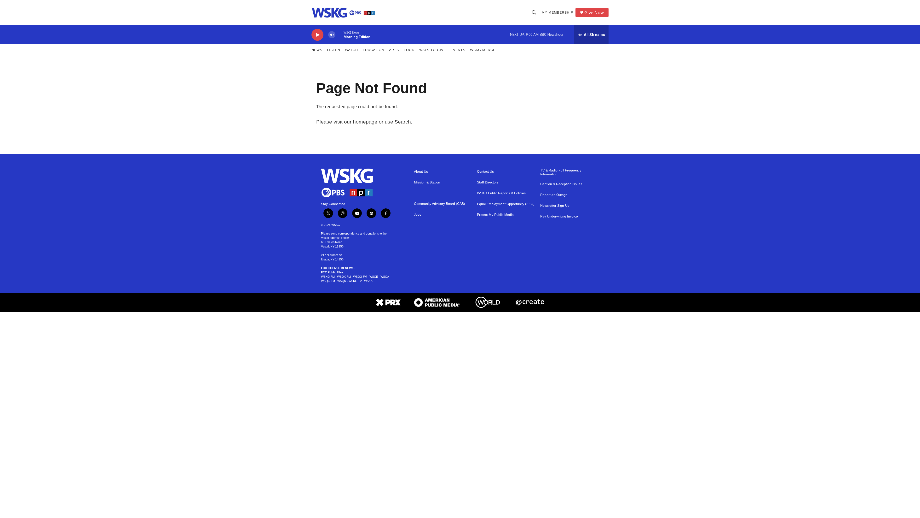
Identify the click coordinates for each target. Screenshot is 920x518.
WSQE (373, 276)
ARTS (394, 50)
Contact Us (485, 171)
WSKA (368, 281)
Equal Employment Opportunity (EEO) (506, 204)
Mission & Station (427, 182)
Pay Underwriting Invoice (559, 216)
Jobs (417, 214)
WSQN (341, 281)
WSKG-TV (355, 281)
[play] (317, 35)
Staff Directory (488, 182)
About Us (421, 171)
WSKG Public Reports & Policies (501, 193)
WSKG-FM (328, 276)
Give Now (594, 12)
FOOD (409, 50)
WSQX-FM (344, 276)
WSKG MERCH (483, 50)
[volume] (332, 34)
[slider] (339, 34)
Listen (333, 50)
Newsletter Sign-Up (554, 205)
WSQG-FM (360, 276)
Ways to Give (432, 50)
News (316, 50)
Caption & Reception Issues (561, 184)
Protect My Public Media (495, 215)
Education (373, 50)
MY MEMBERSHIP (557, 12)
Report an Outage (554, 195)
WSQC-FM (328, 281)
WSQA (384, 276)
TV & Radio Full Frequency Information (560, 172)
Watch (351, 50)
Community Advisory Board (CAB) (439, 204)
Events (458, 50)
